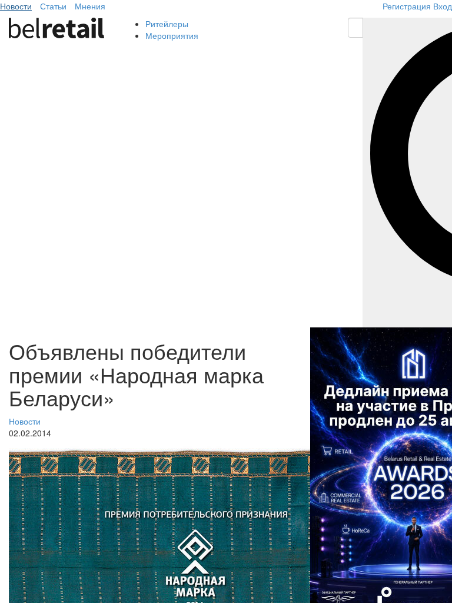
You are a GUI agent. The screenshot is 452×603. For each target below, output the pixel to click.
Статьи (53, 6)
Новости (16, 6)
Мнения (90, 6)
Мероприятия (171, 35)
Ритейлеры (166, 23)
